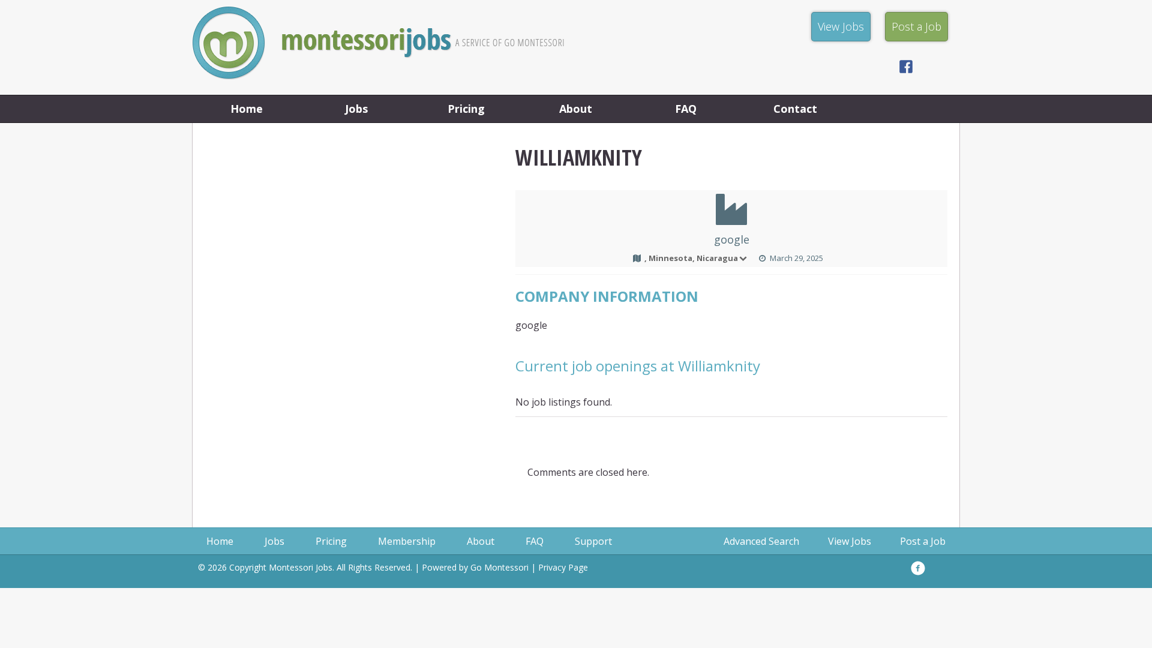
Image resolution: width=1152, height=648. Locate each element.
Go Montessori (499, 567)
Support (593, 541)
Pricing (466, 108)
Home (246, 108)
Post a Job (923, 541)
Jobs (356, 108)
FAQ (686, 108)
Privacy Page (563, 567)
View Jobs (849, 541)
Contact (795, 108)
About (575, 108)
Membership (407, 541)
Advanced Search (761, 541)
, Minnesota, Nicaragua (691, 258)
